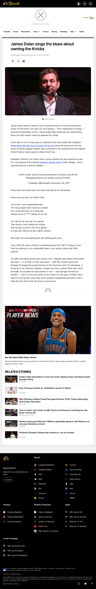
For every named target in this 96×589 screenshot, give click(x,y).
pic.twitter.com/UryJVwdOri (57, 178)
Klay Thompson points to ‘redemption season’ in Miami (45, 388)
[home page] (11, 3)
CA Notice (24, 570)
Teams (35, 32)
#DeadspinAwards (34, 178)
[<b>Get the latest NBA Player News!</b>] (48, 330)
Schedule (7, 32)
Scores (15, 32)
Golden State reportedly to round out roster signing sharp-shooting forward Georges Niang (54, 378)
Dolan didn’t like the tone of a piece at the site (32, 145)
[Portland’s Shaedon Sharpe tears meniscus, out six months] (11, 434)
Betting (54, 32)
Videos (81, 32)
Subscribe (8, 480)
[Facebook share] (13, 61)
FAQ (32, 568)
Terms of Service (35, 570)
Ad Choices (60, 568)
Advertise (6, 568)
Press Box (51, 568)
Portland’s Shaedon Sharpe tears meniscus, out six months (46, 432)
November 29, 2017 (60, 183)
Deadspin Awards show (50, 162)
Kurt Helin (16, 55)
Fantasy (46, 32)
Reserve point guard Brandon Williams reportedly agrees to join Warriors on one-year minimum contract (54, 422)
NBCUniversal (16, 574)
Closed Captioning (23, 568)
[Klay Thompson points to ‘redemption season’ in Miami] (11, 390)
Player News (25, 32)
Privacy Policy (70, 568)
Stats (72, 32)
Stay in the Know (9, 468)
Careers (13, 568)
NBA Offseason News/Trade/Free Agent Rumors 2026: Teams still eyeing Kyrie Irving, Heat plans (53, 400)
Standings (63, 32)
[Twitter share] (18, 61)
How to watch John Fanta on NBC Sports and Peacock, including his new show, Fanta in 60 (53, 411)
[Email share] (24, 61)
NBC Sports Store (41, 568)
